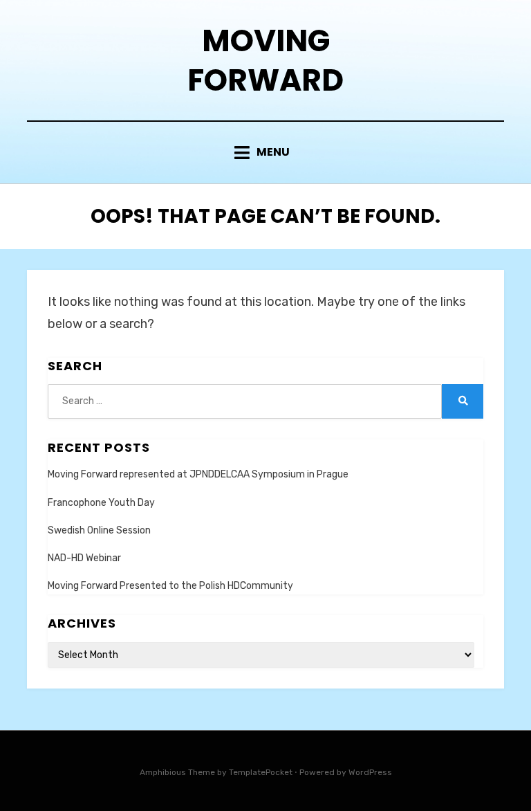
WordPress (370, 772)
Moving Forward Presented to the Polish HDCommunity (170, 586)
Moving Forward (265, 60)
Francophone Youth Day (101, 503)
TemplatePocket (260, 772)
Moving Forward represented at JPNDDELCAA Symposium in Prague (198, 474)
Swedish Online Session (99, 530)
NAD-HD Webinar (84, 558)
